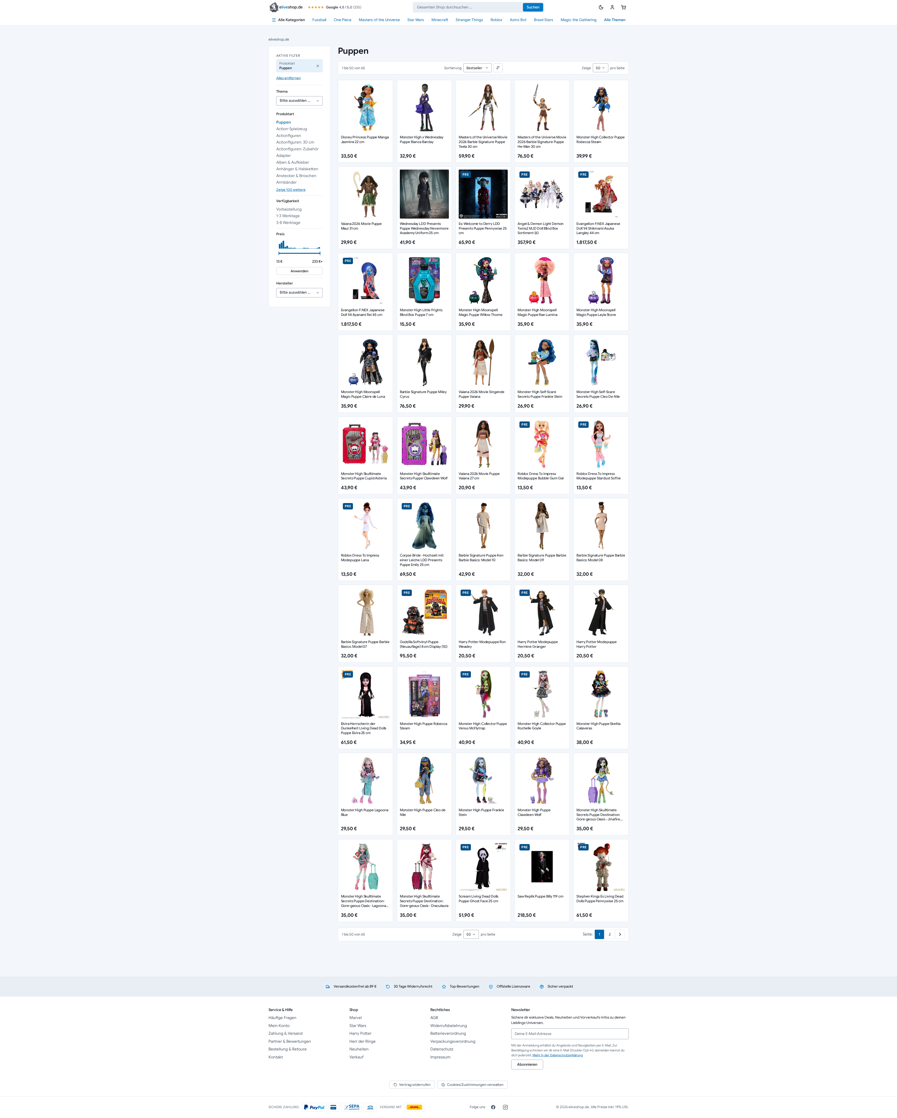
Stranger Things (469, 20)
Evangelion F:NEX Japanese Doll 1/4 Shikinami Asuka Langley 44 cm (598, 228)
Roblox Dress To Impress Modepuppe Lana (360, 557)
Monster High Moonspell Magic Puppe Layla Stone (596, 312)
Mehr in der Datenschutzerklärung (558, 1055)
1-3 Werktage (288, 215)
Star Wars (415, 20)
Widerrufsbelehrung (448, 1025)
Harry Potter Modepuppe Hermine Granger (538, 644)
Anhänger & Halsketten (297, 169)
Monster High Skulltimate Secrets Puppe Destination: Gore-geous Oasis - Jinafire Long (598, 817)
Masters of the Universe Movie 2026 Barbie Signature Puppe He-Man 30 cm (542, 142)
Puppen (283, 122)
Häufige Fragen (282, 1017)
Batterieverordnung (448, 1033)
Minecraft (439, 20)
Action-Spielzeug (291, 128)
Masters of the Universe (379, 20)
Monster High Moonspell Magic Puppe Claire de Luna (363, 394)
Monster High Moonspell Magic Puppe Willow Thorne (481, 312)
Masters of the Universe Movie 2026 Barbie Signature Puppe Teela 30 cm (483, 142)
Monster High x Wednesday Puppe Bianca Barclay (421, 139)
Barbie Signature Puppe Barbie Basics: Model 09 (542, 557)
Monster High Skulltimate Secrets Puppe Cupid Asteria (364, 476)
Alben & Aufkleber (292, 162)
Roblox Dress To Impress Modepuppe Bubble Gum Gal (540, 476)
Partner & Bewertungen (290, 1041)
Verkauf (356, 1057)
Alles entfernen (288, 78)
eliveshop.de (279, 39)
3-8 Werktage (288, 222)
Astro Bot (518, 20)
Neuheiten (359, 1049)
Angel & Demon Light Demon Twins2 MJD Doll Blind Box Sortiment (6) (541, 228)
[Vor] (620, 934)
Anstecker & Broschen (296, 175)
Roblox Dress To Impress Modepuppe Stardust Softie (598, 476)
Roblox (496, 20)
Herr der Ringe (362, 1041)
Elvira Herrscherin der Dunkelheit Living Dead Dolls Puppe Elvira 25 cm (363, 728)
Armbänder (286, 182)
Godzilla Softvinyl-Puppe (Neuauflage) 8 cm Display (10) (423, 644)
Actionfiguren (288, 135)
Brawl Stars (543, 20)
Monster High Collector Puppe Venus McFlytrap (483, 726)
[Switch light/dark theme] (601, 7)
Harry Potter (360, 1033)
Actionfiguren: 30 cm (295, 142)
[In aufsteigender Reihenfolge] (498, 67)
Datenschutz (441, 1049)
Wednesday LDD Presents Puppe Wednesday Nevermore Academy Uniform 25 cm (424, 228)
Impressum (440, 1057)
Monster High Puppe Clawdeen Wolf (534, 812)
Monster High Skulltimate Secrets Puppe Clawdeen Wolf (424, 476)
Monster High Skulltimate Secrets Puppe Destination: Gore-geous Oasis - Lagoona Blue (363, 903)
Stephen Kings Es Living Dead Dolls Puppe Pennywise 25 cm (599, 898)
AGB (434, 1017)
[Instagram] (505, 1107)
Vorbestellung (289, 209)
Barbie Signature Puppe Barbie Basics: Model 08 (600, 557)
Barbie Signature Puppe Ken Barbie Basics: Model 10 (481, 557)
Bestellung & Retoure (288, 1049)
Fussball (319, 20)
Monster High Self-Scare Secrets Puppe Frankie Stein (540, 394)
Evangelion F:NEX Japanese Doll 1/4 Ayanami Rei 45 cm (363, 312)
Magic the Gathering (579, 20)
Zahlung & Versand (286, 1033)
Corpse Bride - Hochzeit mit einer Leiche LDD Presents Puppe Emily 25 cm (422, 560)
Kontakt (276, 1057)
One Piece (342, 20)
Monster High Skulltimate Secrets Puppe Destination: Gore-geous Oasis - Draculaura (424, 901)
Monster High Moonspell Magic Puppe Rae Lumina (537, 312)
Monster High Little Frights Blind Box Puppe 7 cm (421, 312)
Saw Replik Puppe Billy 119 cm (540, 896)
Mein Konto (279, 1025)
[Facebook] (493, 1107)
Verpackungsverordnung (452, 1041)
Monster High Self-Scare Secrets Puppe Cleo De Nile (598, 394)
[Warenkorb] (623, 7)
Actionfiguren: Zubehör (297, 149)
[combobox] (478, 7)
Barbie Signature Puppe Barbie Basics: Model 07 (365, 644)
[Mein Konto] (612, 7)
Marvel (355, 1017)
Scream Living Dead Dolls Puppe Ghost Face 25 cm (478, 898)
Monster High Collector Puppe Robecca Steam (600, 139)
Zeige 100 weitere (291, 189)
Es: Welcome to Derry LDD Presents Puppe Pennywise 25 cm (483, 228)
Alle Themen (614, 20)
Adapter (283, 155)
